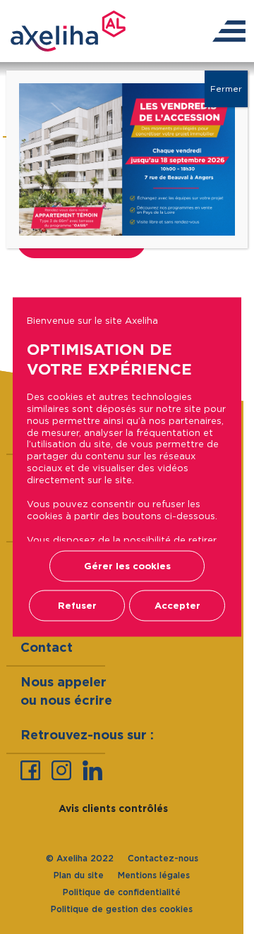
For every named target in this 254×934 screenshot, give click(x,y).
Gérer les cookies (127, 566)
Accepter (177, 605)
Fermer (226, 88)
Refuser (77, 605)
